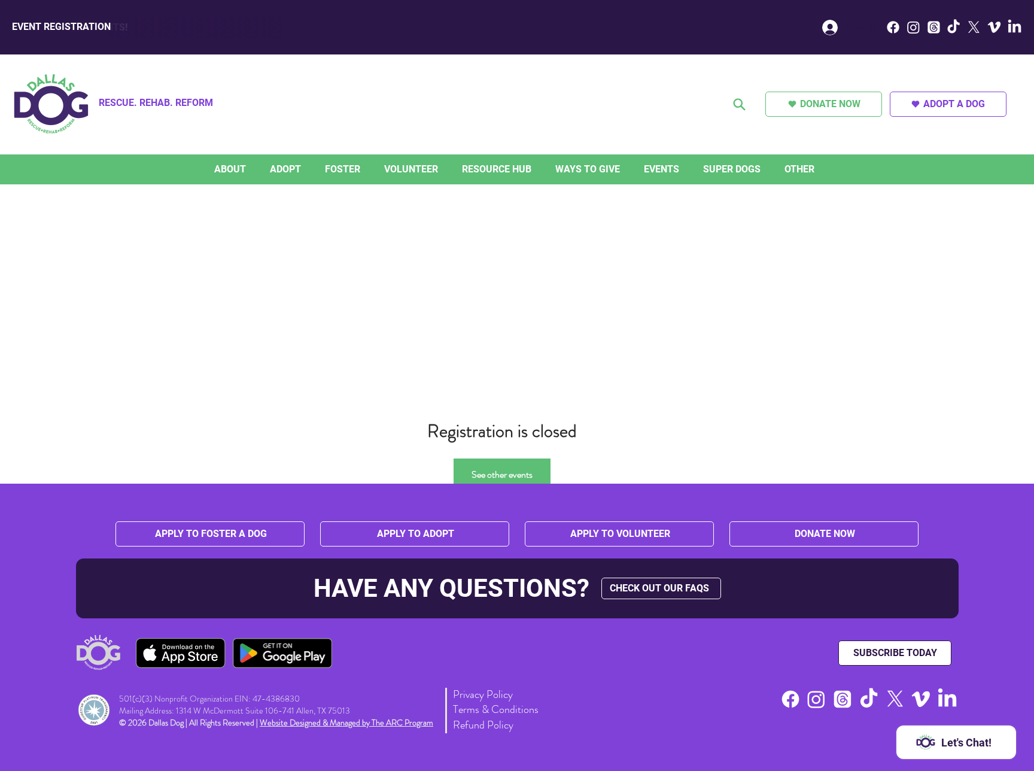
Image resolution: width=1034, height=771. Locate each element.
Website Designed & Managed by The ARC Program (346, 722)
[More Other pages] (817, 169)
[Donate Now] (740, 104)
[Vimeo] (994, 27)
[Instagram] (913, 27)
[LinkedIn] (1014, 27)
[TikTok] (953, 27)
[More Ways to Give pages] (623, 169)
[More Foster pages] (363, 169)
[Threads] (934, 27)
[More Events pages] (682, 169)
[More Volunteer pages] (441, 169)
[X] (974, 27)
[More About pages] (249, 169)
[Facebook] (893, 27)
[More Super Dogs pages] (764, 169)
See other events (502, 474)
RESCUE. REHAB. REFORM (156, 102)
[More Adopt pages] (304, 169)
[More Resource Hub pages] (534, 169)
